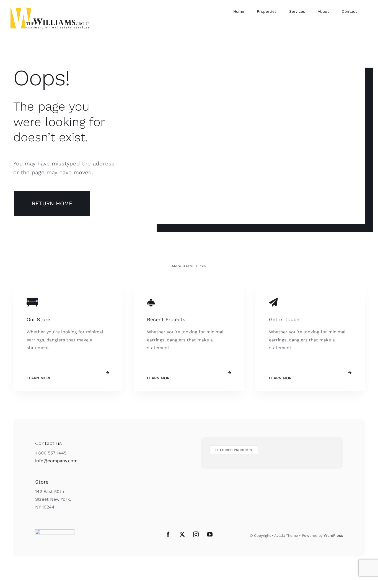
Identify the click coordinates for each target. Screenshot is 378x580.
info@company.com (56, 460)
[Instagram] (196, 534)
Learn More (39, 378)
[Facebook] (168, 534)
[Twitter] (182, 534)
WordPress (333, 535)
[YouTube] (209, 534)
